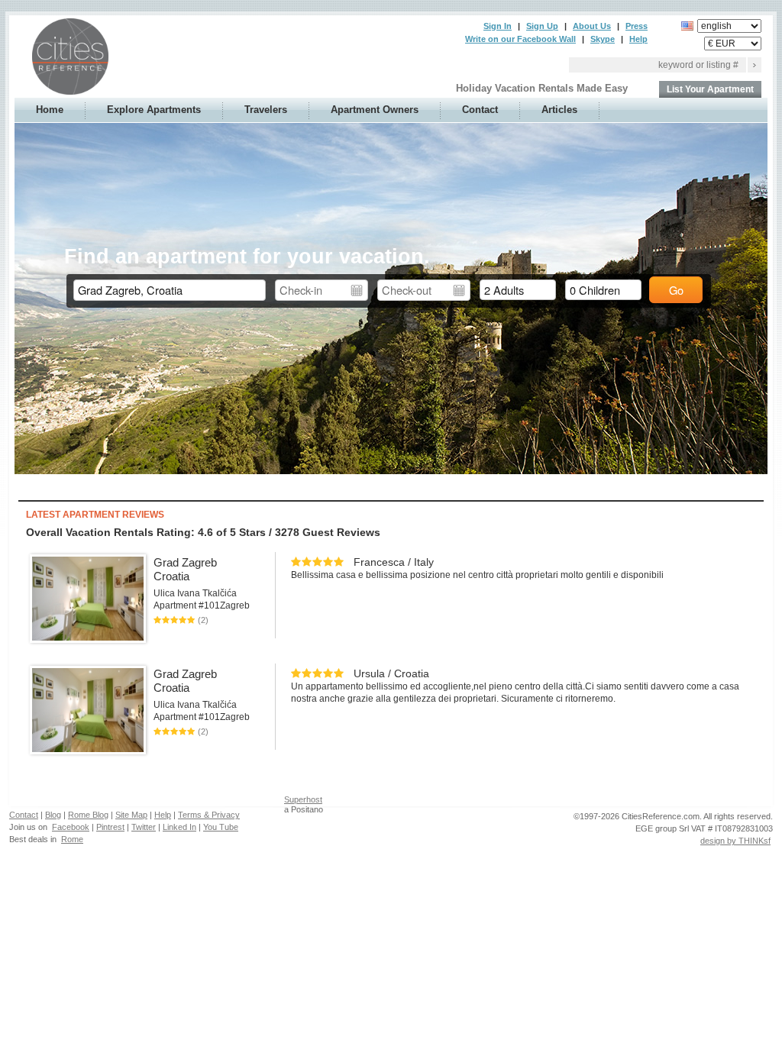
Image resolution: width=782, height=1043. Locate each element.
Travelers (265, 109)
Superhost (303, 799)
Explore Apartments (154, 109)
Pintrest (110, 826)
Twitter (143, 826)
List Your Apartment (710, 89)
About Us (592, 26)
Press (636, 26)
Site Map (131, 814)
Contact (480, 109)
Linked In (179, 826)
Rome (72, 839)
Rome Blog (88, 814)
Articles (559, 109)
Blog (53, 814)
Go (676, 290)
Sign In (497, 26)
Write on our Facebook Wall (520, 39)
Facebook (70, 826)
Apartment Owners (374, 109)
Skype (602, 39)
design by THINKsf (735, 840)
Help (638, 39)
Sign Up (542, 26)
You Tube (220, 826)
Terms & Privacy (209, 814)
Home (49, 109)
